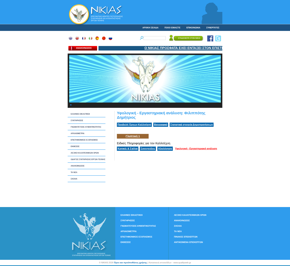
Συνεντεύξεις (148, 148)
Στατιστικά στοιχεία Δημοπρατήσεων (191, 124)
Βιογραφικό (160, 124)
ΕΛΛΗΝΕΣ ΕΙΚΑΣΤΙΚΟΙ (80, 114)
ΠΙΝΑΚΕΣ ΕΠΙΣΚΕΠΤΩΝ (185, 237)
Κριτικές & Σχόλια (128, 148)
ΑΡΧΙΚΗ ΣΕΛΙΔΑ (150, 27)
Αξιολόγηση (165, 148)
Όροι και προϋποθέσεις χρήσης (130, 262)
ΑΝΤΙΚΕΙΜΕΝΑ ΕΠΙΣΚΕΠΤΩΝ (188, 242)
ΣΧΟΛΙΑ (74, 179)
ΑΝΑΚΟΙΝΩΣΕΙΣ (77, 166)
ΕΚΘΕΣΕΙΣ (75, 146)
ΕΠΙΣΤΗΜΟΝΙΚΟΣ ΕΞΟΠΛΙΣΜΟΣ (84, 140)
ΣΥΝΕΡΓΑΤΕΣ (212, 27)
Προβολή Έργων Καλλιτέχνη (134, 124)
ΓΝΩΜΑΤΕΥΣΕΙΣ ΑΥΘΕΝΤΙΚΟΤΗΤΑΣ (86, 127)
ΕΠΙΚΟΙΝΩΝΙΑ (193, 27)
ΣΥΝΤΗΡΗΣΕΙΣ (77, 120)
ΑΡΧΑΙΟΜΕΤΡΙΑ (77, 133)
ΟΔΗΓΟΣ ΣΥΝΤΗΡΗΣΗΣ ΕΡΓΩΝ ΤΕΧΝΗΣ (88, 159)
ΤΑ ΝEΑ (74, 172)
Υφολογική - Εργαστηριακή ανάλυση (196, 148)
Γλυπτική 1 (133, 136)
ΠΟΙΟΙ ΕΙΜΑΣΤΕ (172, 27)
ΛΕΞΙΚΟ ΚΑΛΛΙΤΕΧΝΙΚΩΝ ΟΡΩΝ (85, 153)
